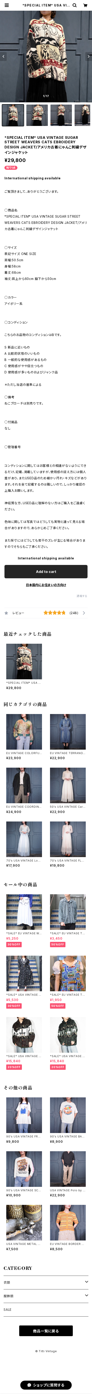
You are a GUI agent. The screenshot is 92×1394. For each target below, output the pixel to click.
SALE (8, 1309)
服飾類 (8, 1296)
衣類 (7, 1282)
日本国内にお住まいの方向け (46, 585)
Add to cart (46, 571)
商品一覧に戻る (46, 1331)
